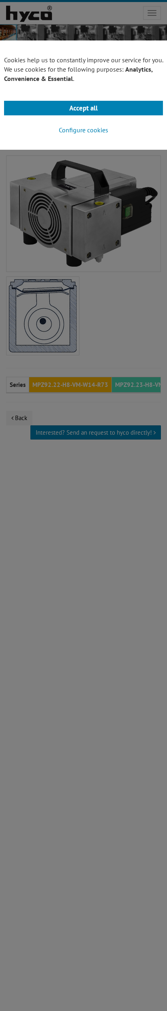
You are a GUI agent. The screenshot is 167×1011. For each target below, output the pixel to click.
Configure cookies (83, 130)
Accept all (83, 108)
